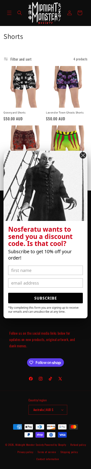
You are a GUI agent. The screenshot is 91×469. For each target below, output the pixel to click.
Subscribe (45, 298)
